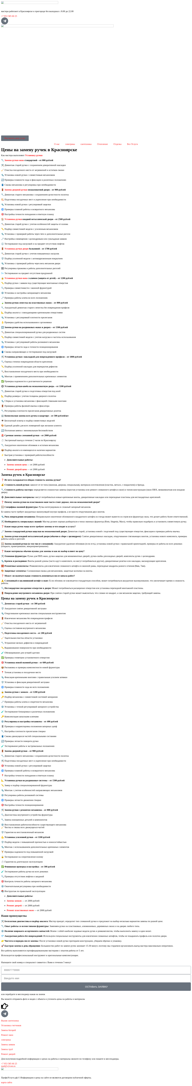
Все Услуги (132, 144)
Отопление (102, 144)
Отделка (117, 144)
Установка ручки (13, 219)
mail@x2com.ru (8, 1066)
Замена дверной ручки (15, 190)
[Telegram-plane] (4, 20)
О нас (57, 144)
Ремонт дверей (8, 1054)
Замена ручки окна (14, 160)
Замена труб (7, 1049)
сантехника (86, 144)
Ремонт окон (7, 1035)
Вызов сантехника (10, 1020)
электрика (70, 144)
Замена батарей (8, 1030)
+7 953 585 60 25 (9, 16)
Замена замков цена (17, 464)
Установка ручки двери (16, 248)
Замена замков (8, 1044)
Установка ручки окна (15, 278)
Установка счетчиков (11, 1025)
